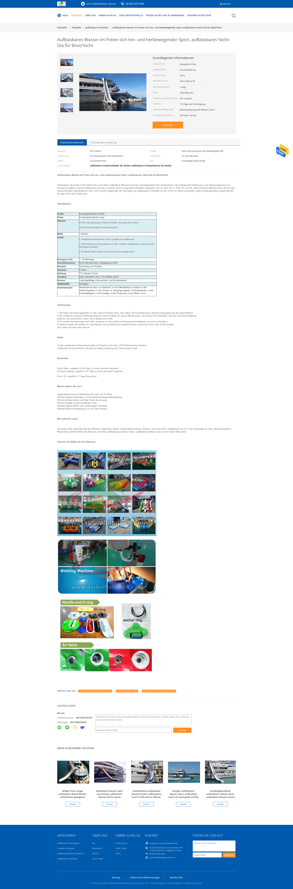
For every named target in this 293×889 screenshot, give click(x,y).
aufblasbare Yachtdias (67, 858)
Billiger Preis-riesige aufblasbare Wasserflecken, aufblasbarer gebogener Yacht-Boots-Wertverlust (73, 795)
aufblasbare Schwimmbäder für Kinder (159, 691)
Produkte (76, 15)
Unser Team (97, 858)
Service (95, 853)
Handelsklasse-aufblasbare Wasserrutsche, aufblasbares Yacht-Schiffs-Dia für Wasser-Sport (146, 795)
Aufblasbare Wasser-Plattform (70, 853)
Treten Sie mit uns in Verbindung (165, 15)
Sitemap (116, 877)
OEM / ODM (121, 848)
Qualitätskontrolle (131, 15)
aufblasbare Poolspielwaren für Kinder (95, 691)
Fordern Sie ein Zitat (199, 15)
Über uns (90, 15)
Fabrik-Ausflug (107, 15)
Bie (93, 843)
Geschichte (97, 848)
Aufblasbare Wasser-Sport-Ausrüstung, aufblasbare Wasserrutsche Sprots (109, 793)
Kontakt (167, 125)
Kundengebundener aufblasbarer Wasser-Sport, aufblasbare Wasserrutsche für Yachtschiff (220, 795)
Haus (65, 15)
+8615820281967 (84, 717)
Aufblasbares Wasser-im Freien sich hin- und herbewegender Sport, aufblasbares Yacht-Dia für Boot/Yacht (167, 27)
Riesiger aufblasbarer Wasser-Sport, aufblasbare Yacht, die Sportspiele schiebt (183, 793)
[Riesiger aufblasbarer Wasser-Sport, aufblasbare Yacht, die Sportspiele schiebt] (184, 771)
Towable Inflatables (66, 848)
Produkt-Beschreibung (104, 142)
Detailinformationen (72, 142)
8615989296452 (79, 722)
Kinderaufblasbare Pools (127, 691)
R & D (118, 853)
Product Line (121, 843)
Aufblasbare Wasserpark (68, 843)
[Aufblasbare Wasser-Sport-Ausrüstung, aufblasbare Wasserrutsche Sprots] (110, 771)
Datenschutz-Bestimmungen (145, 877)
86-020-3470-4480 (135, 4)
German (227, 3)
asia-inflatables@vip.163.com (101, 3)
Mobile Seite (176, 877)
